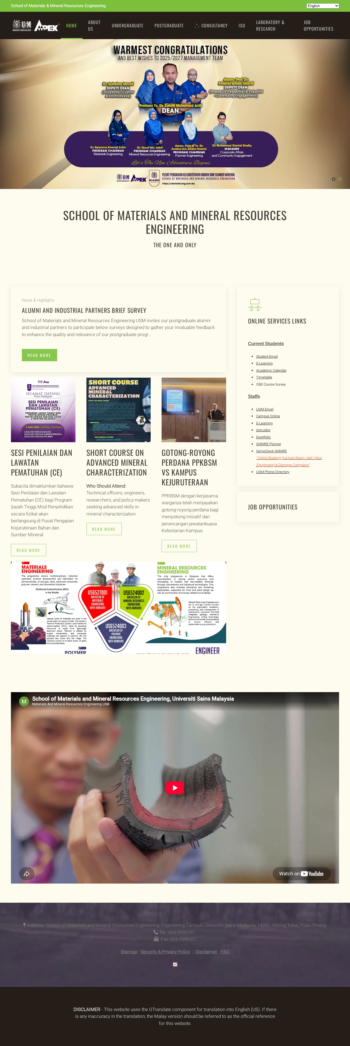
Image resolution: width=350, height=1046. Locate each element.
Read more (28, 550)
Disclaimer (206, 951)
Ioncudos (263, 430)
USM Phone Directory (272, 472)
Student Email (267, 356)
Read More (39, 355)
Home (71, 25)
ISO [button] (242, 25)
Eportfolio (263, 437)
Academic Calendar (271, 370)
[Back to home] (36, 25)
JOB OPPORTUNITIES (319, 25)
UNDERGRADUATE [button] (128, 25)
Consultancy (215, 25)
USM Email (264, 409)
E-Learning (264, 363)
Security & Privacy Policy (165, 951)
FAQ (225, 951)
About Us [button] (94, 25)
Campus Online (268, 416)
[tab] (333, 179)
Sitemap (129, 951)
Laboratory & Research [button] (270, 25)
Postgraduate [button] (169, 25)
